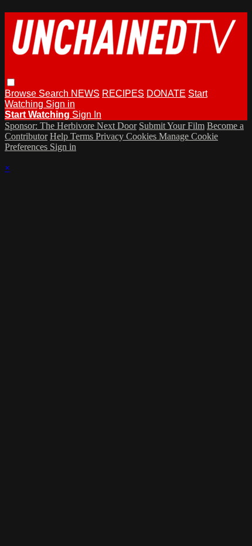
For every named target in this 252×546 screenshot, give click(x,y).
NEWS (85, 93)
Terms (83, 136)
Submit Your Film (172, 126)
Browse (22, 93)
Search (55, 93)
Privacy (111, 136)
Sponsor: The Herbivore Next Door (71, 126)
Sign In (86, 115)
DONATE (166, 93)
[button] (11, 82)
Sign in (60, 104)
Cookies (142, 136)
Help (60, 136)
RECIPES (123, 93)
